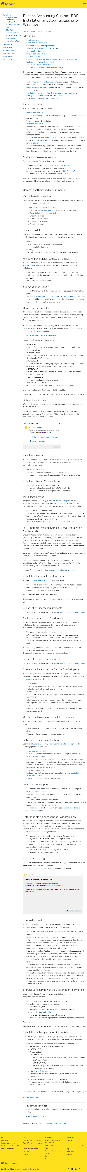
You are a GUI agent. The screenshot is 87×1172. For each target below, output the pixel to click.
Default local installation (35, 54)
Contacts (69, 1154)
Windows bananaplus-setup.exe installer (42, 48)
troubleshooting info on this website (62, 570)
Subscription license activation (38, 65)
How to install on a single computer (40, 87)
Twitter (40, 1123)
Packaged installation (34, 95)
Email (64, 1123)
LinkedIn (57, 1123)
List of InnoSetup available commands (41, 335)
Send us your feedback (35, 1116)
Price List (26, 1152)
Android (8, 27)
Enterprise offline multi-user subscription (42, 98)
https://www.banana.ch (47, 210)
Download (67, 165)
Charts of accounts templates (10, 1146)
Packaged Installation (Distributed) (40, 62)
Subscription (7, 45)
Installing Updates (33, 56)
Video (46, 1148)
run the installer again (61, 501)
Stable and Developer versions (38, 43)
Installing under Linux (13, 25)
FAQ (46, 1156)
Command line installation (36, 51)
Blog (68, 1143)
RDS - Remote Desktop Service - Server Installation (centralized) (51, 59)
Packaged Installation (34, 124)
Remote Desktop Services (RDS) (39, 137)
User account (27, 1146)
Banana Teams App (12, 41)
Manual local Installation (35, 113)
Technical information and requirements (42, 82)
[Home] (8, 4)
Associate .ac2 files (12, 33)
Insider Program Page (69, 171)
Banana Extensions (7, 1149)
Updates (25, 1154)
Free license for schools (30, 1149)
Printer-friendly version (32, 1097)
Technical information (13, 35)
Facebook (48, 1123)
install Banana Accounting (42, 580)
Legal (68, 1149)
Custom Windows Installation (12, 18)
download (30, 265)
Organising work (9, 50)
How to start (7, 47)
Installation (7, 15)
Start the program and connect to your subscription (56, 296)
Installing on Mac (11, 22)
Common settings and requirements (40, 46)
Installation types (33, 40)
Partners (47, 1159)
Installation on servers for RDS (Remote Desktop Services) (49, 93)
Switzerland (7, 59)
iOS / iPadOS (10, 30)
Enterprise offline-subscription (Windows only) (44, 67)
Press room (70, 1152)
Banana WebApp (11, 38)
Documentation (8, 53)
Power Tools (7, 56)
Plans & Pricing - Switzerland (32, 1140)
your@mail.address (45, 1012)
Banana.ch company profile (75, 1146)
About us (69, 1140)
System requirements (8, 1143)
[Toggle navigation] (84, 4)
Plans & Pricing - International (32, 1143)
